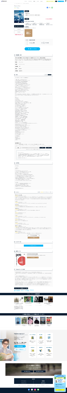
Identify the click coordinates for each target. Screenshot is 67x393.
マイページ (26, 1)
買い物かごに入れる (32, 48)
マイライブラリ (30, 1)
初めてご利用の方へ (20, 349)
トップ (15, 3)
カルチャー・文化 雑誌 (22, 3)
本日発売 (34, 1)
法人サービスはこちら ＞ (17, 351)
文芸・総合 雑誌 (18, 3)
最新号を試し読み (20, 26)
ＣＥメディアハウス (16, 7)
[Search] (56, 1)
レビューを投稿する (32, 237)
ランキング (38, 1)
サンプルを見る (33, 257)
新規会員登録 (20, 346)
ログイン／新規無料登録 (60, 1)
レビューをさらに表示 (34, 235)
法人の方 (41, 1)
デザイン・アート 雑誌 (25, 290)
